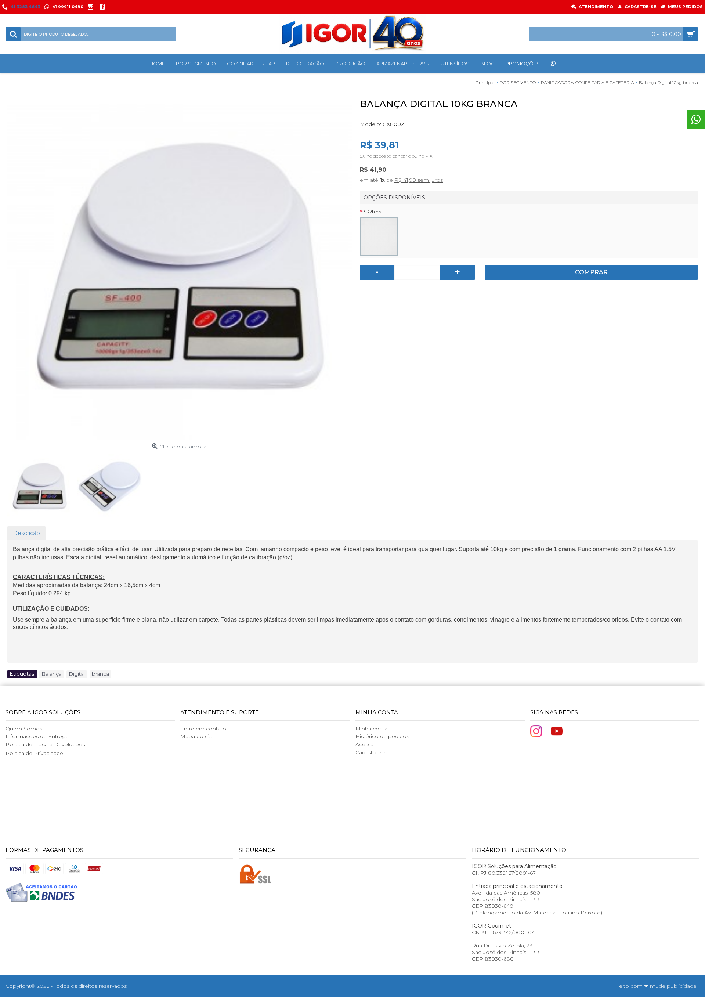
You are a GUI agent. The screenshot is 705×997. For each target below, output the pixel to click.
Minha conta (371, 728)
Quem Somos (24, 728)
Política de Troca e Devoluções (45, 744)
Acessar (365, 744)
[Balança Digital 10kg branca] (179, 267)
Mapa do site (197, 736)
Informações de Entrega (37, 736)
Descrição (26, 533)
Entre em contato (203, 728)
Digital (77, 674)
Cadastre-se (370, 752)
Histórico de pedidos (382, 736)
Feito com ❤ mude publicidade (656, 986)
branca (100, 674)
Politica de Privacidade (34, 753)
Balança (51, 674)
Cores (373, 211)
